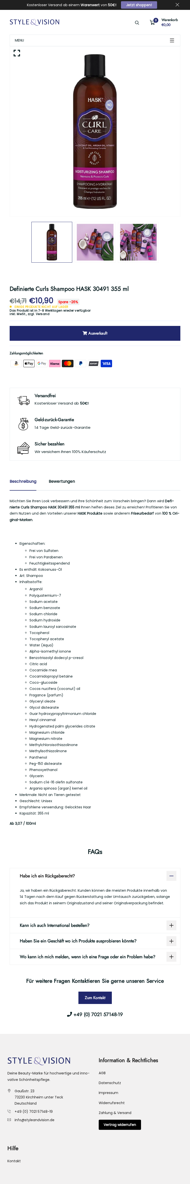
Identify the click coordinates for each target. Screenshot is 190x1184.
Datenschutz (110, 1082)
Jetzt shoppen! (139, 4)
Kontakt (14, 1161)
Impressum (108, 1092)
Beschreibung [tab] (23, 481)
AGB (102, 1072)
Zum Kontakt (95, 998)
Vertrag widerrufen (120, 1124)
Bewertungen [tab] (62, 481)
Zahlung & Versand (115, 1112)
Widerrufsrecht (112, 1102)
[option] (95, 131)
